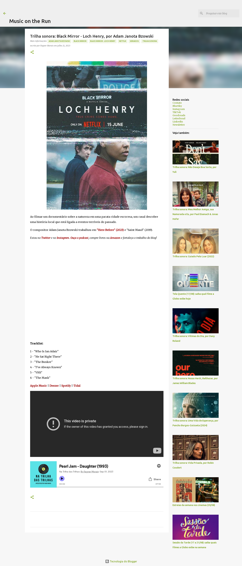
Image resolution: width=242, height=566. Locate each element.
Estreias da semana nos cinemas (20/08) (194, 505)
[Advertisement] (69, 7)
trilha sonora (150, 41)
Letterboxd (179, 118)
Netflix (122, 41)
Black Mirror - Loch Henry (102, 41)
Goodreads (179, 115)
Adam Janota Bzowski (59, 41)
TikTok (177, 112)
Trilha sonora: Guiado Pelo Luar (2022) (193, 256)
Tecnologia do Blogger (123, 561)
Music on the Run (30, 21)
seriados (134, 41)
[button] (32, 52)
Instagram (179, 109)
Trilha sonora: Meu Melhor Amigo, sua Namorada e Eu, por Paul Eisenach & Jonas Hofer (195, 214)
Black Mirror (80, 41)
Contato (177, 102)
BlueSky (177, 105)
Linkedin (178, 121)
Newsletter (179, 124)
